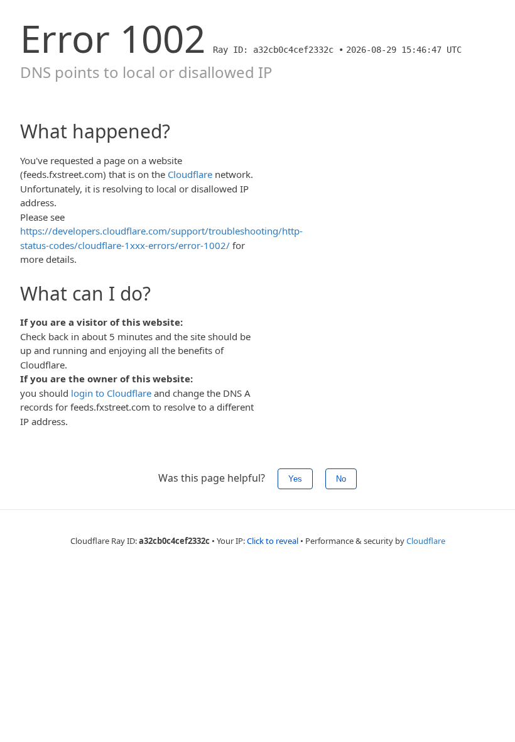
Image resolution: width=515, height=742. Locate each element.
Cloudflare (190, 174)
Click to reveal (272, 540)
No (341, 479)
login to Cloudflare (111, 393)
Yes (295, 479)
